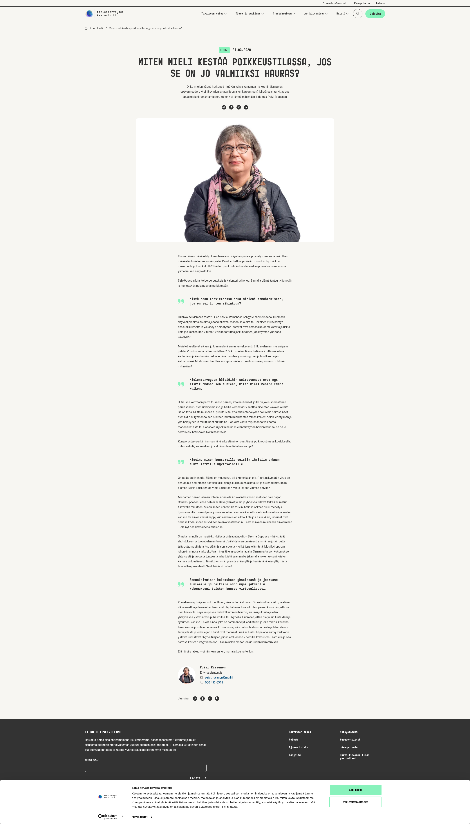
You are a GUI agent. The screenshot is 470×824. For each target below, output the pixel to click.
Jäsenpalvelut (362, 3)
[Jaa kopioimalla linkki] (224, 107)
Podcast (380, 3)
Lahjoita (375, 13)
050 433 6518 (214, 682)
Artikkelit (98, 28)
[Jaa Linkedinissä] (246, 107)
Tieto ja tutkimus (248, 13)
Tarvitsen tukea (212, 13)
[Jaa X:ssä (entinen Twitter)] (238, 107)
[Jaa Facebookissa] (231, 107)
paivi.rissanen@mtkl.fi (219, 677)
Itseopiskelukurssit (335, 3)
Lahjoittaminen (314, 13)
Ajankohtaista (282, 13)
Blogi (224, 50)
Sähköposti (91, 760)
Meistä (341, 13)
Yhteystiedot (349, 732)
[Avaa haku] (357, 13)
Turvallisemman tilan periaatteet (354, 757)
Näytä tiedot (139, 816)
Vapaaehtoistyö (350, 739)
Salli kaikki (355, 789)
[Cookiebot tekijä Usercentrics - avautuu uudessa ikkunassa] (107, 817)
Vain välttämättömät (355, 801)
